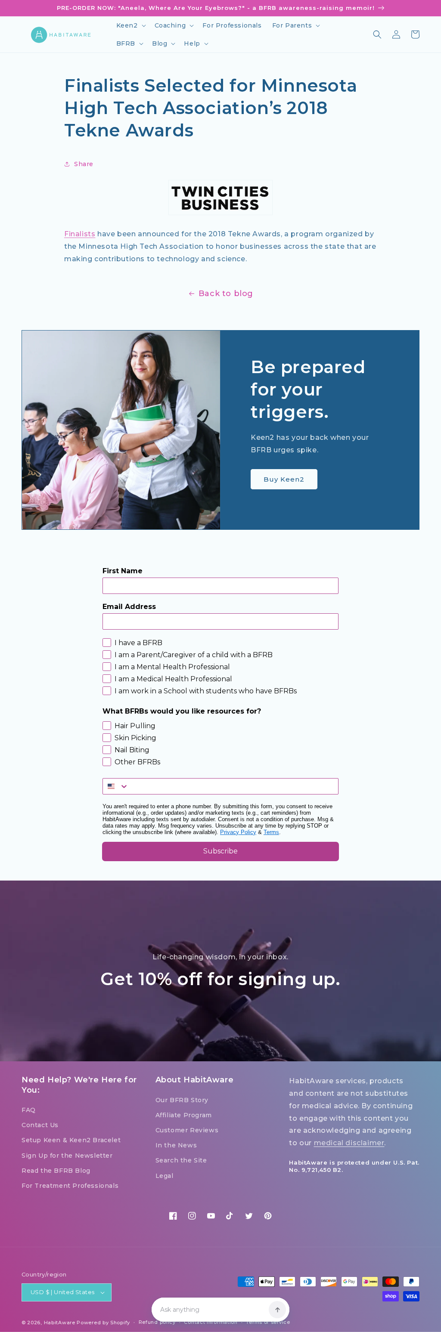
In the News (176, 1145)
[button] (130, 25)
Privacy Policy (238, 832)
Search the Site (181, 1160)
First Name (122, 571)
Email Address (129, 607)
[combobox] (116, 786)
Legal (164, 1176)
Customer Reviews (187, 1130)
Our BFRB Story (181, 1100)
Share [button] (83, 164)
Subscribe (220, 851)
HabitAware (59, 1323)
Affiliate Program (183, 1115)
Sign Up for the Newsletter (67, 1155)
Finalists (79, 234)
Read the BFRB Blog (56, 1170)
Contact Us (40, 1125)
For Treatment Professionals (70, 1186)
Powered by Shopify (103, 1323)
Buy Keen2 (284, 479)
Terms (271, 832)
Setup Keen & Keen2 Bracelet (71, 1140)
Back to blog (226, 293)
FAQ (29, 1110)
